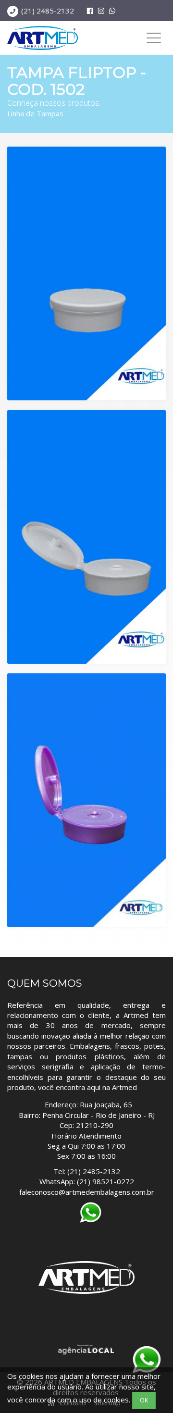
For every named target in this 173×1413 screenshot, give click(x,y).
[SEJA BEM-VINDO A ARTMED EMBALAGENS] (42, 38)
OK (144, 1400)
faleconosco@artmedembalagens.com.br (86, 1192)
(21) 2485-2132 (47, 10)
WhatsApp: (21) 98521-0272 (86, 1181)
